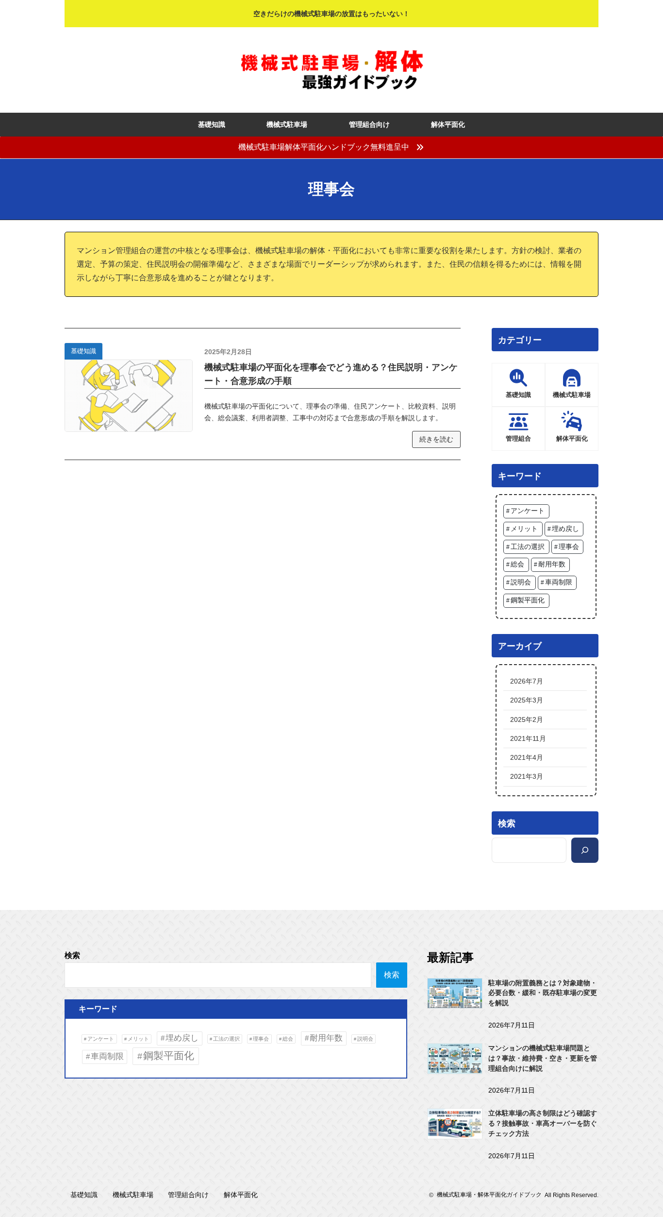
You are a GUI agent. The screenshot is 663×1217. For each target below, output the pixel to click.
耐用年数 (551, 564)
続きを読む (436, 439)
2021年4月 (526, 757)
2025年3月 (526, 700)
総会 (517, 564)
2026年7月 (526, 681)
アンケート (528, 510)
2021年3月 (526, 776)
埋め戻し (565, 528)
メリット (524, 528)
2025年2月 (526, 719)
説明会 (521, 582)
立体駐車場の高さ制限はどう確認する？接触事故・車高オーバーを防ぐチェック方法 (542, 1123)
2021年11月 (528, 738)
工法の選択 (528, 546)
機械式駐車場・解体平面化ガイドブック (489, 1195)
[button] (331, 147)
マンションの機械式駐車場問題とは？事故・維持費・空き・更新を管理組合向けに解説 (542, 1058)
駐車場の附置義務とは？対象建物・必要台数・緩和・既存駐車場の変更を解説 (542, 993)
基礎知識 (83, 351)
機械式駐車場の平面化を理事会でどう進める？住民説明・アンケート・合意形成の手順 (331, 374)
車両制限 (558, 582)
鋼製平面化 (528, 600)
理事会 (569, 546)
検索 (72, 955)
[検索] (584, 850)
